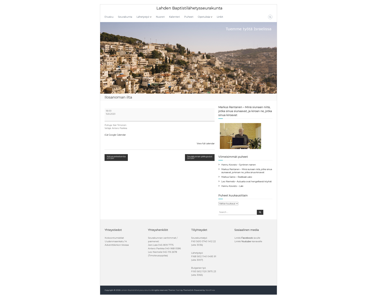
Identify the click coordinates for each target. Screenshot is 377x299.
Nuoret (160, 16)
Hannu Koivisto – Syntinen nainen (238, 164)
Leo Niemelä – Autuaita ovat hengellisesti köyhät (246, 181)
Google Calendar (117, 135)
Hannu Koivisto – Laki (232, 186)
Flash (178, 290)
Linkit (220, 16)
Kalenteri (174, 16)
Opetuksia (204, 16)
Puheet (188, 16)
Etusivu (109, 16)
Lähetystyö (143, 16)
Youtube (246, 241)
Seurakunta (125, 16)
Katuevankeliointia (116, 157)
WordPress (210, 290)
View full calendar (206, 143)
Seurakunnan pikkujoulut (199, 157)
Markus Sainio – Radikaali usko (236, 177)
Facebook (247, 237)
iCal (106, 135)
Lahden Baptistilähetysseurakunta (189, 8)
